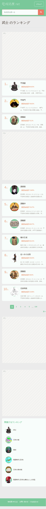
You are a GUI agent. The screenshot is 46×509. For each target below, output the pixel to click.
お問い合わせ (24, 501)
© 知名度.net (34, 502)
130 (36, 307)
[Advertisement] (23, 55)
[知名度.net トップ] (11, 4)
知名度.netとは (13, 501)
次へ (44, 311)
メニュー (39, 4)
